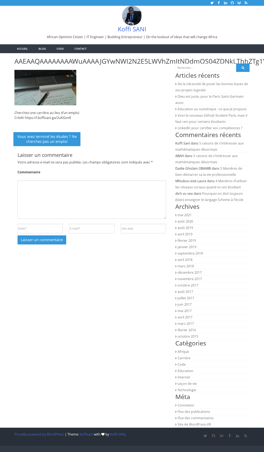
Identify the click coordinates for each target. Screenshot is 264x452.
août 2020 (185, 221)
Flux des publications (194, 411)
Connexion (186, 405)
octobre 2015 (188, 336)
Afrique (183, 351)
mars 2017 (186, 323)
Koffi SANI (132, 29)
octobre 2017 (188, 285)
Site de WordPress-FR (194, 424)
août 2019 (185, 227)
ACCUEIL (22, 48)
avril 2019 (185, 234)
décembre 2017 (190, 272)
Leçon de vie (187, 383)
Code (182, 364)
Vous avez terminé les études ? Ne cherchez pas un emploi (47, 139)
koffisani (86, 434)
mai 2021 (185, 215)
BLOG (42, 48)
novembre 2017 (190, 279)
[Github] (213, 436)
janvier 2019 (187, 247)
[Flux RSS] (245, 436)
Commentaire (29, 172)
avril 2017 (185, 317)
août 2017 (185, 291)
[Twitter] (205, 436)
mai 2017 (185, 311)
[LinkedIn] (237, 436)
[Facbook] (229, 436)
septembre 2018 (190, 253)
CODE (60, 48)
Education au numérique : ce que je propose (212, 109)
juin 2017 (185, 304)
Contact (80, 48)
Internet (184, 377)
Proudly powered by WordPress (39, 434)
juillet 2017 (186, 298)
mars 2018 (186, 266)
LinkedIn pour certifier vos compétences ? (210, 128)
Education (185, 371)
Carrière (184, 358)
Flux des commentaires (196, 418)
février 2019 (187, 240)
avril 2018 (185, 259)
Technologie (187, 390)
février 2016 (187, 330)
